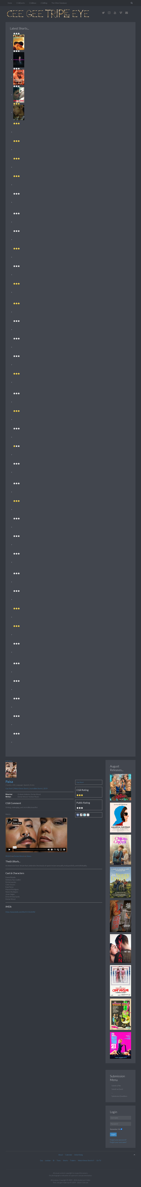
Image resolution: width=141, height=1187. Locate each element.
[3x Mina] (18, 472)
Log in (113, 1134)
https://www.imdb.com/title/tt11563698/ (20, 912)
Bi (53, 1160)
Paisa (9, 782)
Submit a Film (116, 1086)
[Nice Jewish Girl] (18, 509)
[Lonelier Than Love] (18, 527)
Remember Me (115, 1129)
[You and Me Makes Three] (18, 382)
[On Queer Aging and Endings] (18, 455)
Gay (41, 1160)
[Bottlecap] (18, 599)
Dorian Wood (19, 856)
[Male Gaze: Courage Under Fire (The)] (18, 42)
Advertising (78, 1155)
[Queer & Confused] (18, 437)
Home (10, 3)
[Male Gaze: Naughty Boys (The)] (18, 222)
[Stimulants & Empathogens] (18, 167)
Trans (59, 1160)
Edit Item (9, 761)
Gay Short (80, 782)
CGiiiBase (32, 3)
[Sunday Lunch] (18, 257)
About (60, 1155)
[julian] (120, 948)
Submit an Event (117, 1089)
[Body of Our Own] (18, 365)
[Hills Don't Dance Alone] (18, 112)
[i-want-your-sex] (120, 1045)
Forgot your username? (118, 1142)
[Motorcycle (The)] (18, 330)
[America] (18, 312)
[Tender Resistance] (18, 202)
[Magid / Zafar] (18, 292)
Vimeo (29, 856)
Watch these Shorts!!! (86, 1160)
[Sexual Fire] (18, 95)
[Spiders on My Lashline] (18, 562)
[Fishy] (18, 402)
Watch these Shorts (21, 788)
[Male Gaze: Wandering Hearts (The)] (18, 77)
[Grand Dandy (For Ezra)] (18, 707)
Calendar (68, 1155)
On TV (98, 1160)
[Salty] (18, 725)
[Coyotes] (18, 275)
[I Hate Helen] (18, 635)
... (112, 1093)
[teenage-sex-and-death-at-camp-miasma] (120, 980)
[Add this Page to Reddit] (81, 815)
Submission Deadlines (119, 1096)
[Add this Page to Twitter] (84, 815)
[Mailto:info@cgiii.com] (126, 12)
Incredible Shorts (36, 788)
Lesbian (48, 1160)
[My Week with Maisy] (18, 150)
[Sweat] (18, 492)
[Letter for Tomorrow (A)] (18, 545)
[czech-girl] (120, 849)
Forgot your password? (118, 1140)
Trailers (73, 1160)
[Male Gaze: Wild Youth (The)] (18, 689)
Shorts (65, 1160)
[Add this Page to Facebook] (77, 815)
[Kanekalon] (18, 582)
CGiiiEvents (20, 3)
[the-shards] (120, 787)
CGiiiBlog (44, 3)
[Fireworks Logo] (48, 13)
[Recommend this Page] (88, 815)
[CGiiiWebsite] (115, 12)
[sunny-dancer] (120, 882)
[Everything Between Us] (18, 347)
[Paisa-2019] (11, 770)
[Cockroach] (18, 132)
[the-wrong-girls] (120, 1014)
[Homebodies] (18, 672)
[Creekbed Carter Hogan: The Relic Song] (18, 652)
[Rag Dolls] (18, 617)
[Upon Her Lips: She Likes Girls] (18, 240)
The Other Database (59, 3)
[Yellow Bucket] (18, 420)
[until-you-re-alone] (120, 916)
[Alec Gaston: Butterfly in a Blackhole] (18, 60)
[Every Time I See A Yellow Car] (18, 185)
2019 (45, 788)
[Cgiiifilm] (103, 12)
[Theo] (18, 742)
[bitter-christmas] (120, 817)
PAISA (8, 856)
